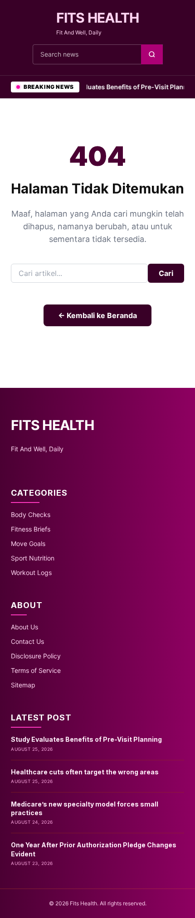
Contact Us (27, 641)
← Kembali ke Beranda (97, 315)
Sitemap (23, 685)
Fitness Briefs (30, 529)
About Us (24, 627)
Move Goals (28, 543)
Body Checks (30, 514)
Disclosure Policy (36, 656)
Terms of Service (36, 670)
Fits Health (97, 17)
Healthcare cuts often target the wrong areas (85, 772)
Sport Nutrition (32, 558)
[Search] (152, 54)
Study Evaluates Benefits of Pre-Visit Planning (120, 87)
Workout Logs (31, 572)
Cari (166, 273)
